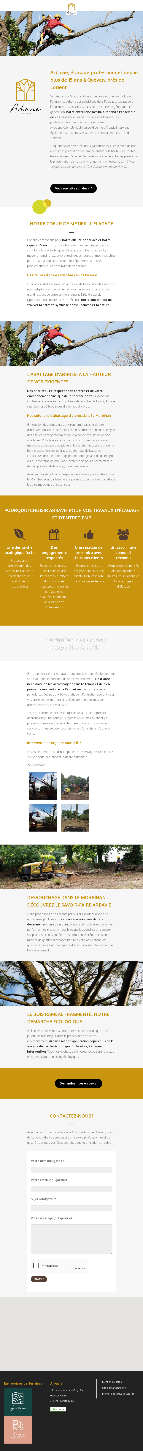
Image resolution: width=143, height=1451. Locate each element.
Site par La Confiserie (114, 1387)
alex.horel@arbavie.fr (62, 1400)
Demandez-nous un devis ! (79, 1083)
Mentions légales (112, 1381)
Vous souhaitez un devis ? (73, 188)
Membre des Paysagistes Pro (118, 1393)
